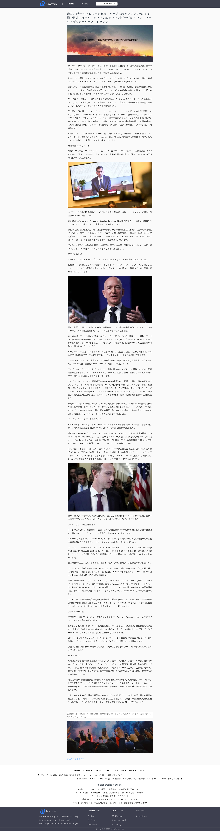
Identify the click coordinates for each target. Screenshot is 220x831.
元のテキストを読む (76, 759)
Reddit (98, 770)
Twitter (89, 770)
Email (115, 770)
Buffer (124, 770)
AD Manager (117, 816)
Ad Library (116, 824)
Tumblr (107, 770)
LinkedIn (133, 770)
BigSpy (85, 4)
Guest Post (141, 816)
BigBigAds (92, 820)
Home (71, 4)
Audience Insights (120, 820)
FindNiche (92, 824)
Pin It (142, 770)
